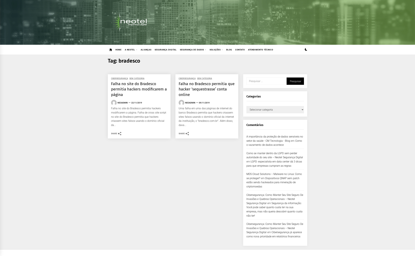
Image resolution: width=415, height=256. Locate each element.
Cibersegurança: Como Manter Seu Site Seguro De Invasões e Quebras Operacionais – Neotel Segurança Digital (274, 199)
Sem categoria (136, 78)
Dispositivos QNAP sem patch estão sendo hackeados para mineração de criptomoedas (272, 182)
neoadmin (123, 103)
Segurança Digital (166, 50)
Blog (229, 50)
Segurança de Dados (192, 50)
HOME (118, 50)
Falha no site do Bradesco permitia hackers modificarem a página (139, 89)
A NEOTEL (130, 50)
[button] (306, 49)
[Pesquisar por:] (266, 81)
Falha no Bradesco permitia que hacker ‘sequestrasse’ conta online (206, 89)
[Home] (111, 50)
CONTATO (240, 50)
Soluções (215, 50)
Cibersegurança (119, 78)
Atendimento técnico (260, 50)
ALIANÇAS (146, 50)
